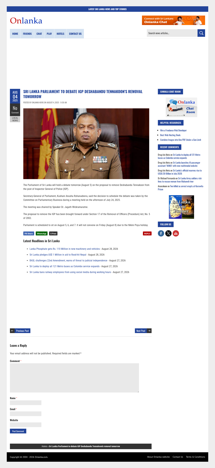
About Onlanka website (158, 456)
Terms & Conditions (195, 456)
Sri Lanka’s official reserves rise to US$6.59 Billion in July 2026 (180, 172)
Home (15, 34)
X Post (53, 233)
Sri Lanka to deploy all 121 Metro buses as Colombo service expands (64, 266)
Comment (15, 112)
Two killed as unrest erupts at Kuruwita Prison (180, 187)
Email (13, 409)
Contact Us (178, 456)
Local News (15, 119)
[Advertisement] (107, 64)
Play (49, 34)
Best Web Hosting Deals (170, 135)
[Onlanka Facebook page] (161, 232)
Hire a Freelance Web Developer (173, 130)
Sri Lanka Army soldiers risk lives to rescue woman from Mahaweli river (179, 179)
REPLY (147, 233)
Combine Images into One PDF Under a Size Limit (180, 139)
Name (13, 398)
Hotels (60, 34)
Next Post (140, 331)
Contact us (75, 34)
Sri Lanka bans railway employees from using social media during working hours (70, 272)
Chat (39, 34)
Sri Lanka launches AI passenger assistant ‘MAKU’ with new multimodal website (179, 164)
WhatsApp (41, 233)
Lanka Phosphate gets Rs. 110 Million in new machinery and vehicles (65, 248)
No (15, 108)
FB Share (29, 233)
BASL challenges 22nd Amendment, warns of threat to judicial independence (68, 260)
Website (14, 420)
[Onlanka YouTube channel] (176, 232)
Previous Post (22, 331)
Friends (27, 34)
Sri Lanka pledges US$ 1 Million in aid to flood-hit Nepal (58, 254)
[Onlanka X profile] (168, 232)
